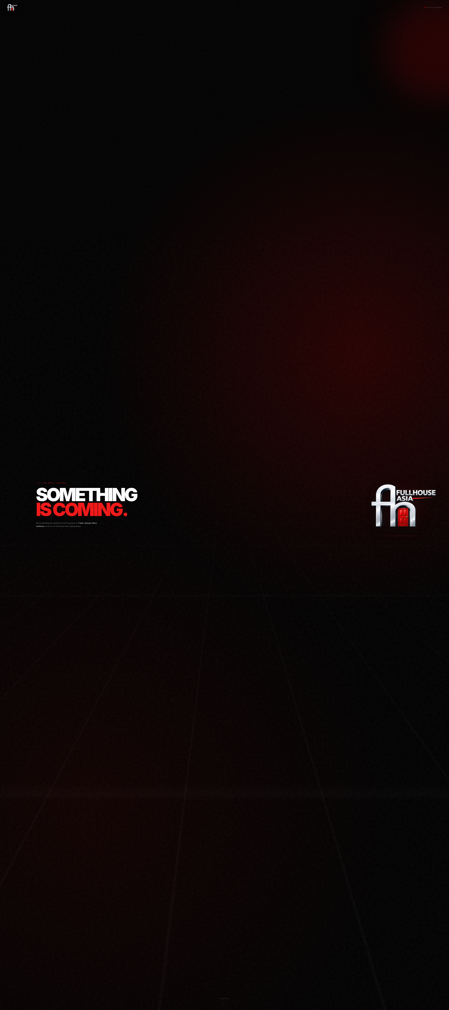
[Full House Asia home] (12, 7)
